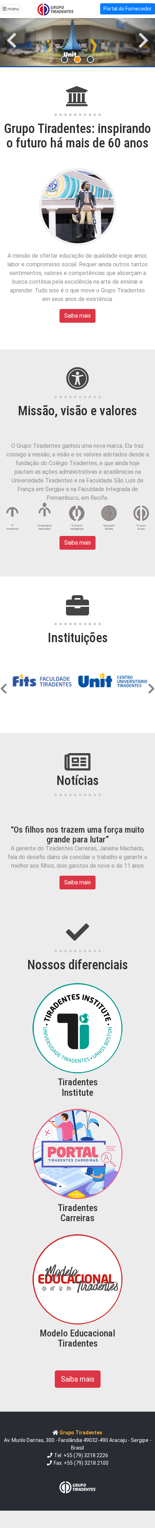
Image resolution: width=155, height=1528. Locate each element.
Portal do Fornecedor (127, 9)
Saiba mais (77, 315)
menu (12, 9)
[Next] (151, 680)
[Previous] (3, 680)
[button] (11, 40)
